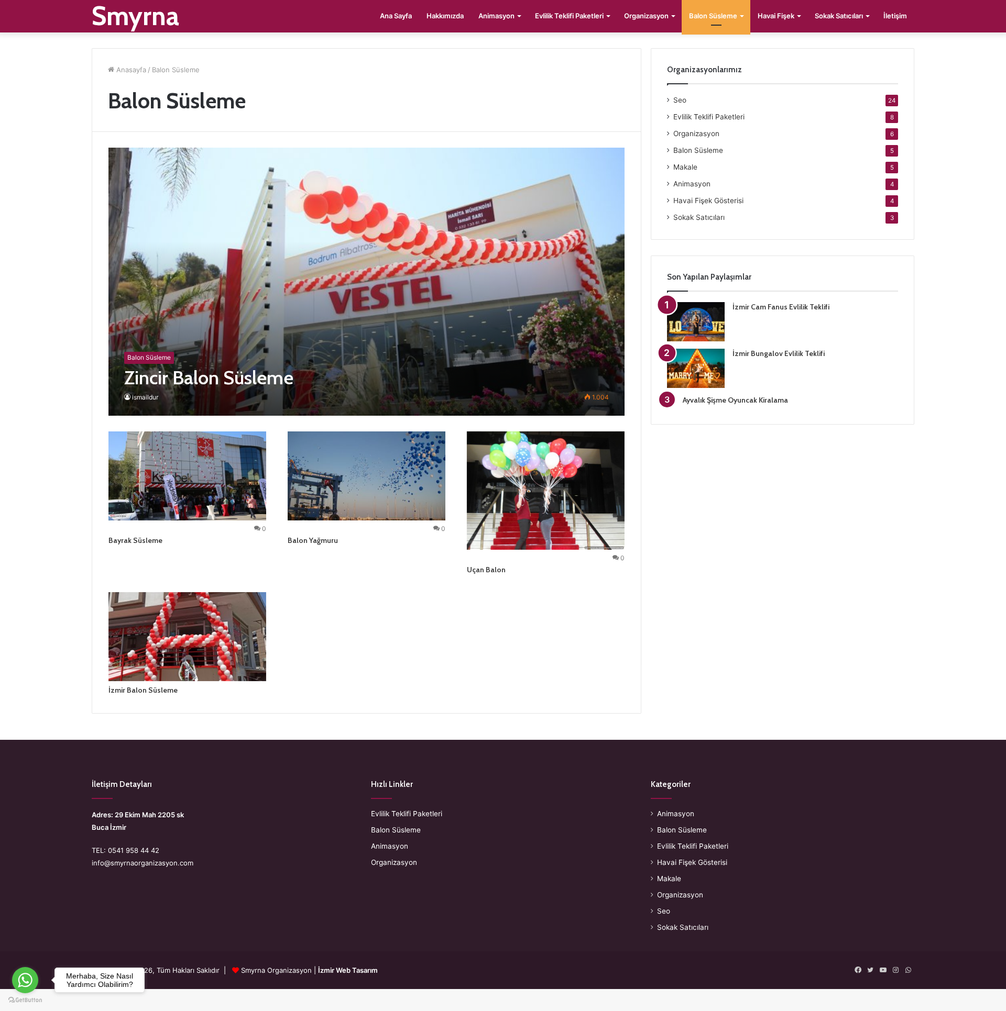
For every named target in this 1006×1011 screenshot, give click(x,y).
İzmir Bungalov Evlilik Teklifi (778, 353)
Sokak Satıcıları (839, 16)
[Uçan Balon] (546, 490)
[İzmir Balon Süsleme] (187, 636)
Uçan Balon (486, 569)
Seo (679, 100)
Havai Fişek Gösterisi (708, 200)
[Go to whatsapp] (25, 980)
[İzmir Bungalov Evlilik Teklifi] (696, 368)
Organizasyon (646, 16)
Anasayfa (130, 69)
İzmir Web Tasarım (348, 970)
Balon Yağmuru (313, 540)
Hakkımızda (445, 16)
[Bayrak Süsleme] (187, 475)
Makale (685, 167)
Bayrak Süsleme (135, 540)
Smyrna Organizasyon (276, 970)
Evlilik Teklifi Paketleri (569, 16)
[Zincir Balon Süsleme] (366, 281)
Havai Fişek (776, 16)
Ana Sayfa (396, 16)
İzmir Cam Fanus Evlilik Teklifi (780, 307)
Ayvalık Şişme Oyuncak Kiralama (735, 400)
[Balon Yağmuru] (366, 475)
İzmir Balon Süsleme (143, 690)
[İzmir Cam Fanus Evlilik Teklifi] (696, 321)
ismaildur (145, 397)
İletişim (895, 16)
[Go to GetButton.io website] (25, 1000)
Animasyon (496, 16)
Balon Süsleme (713, 16)
